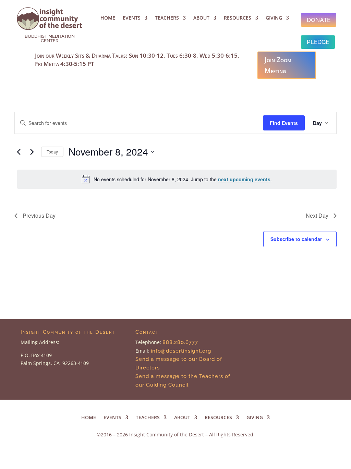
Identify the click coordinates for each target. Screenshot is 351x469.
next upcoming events (244, 179)
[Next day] (32, 152)
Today (52, 152)
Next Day (317, 215)
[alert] (177, 179)
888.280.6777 (180, 342)
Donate (318, 19)
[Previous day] (18, 152)
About (201, 18)
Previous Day (39, 215)
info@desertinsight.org (182, 351)
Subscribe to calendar (296, 239)
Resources (237, 18)
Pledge (318, 41)
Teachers (167, 18)
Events (132, 18)
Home (107, 18)
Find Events (284, 122)
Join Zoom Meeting (278, 65)
